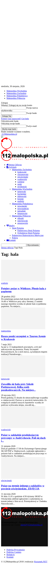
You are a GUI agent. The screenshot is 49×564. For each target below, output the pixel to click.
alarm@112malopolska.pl (31, 525)
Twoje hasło (31, 113)
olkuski (20, 218)
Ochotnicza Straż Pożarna (28, 233)
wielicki (20, 182)
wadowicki (22, 179)
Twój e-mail (31, 126)
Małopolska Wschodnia (17, 91)
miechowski (22, 221)
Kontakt (12, 240)
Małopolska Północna (16, 98)
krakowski (21, 172)
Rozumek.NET (40, 561)
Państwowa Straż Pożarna (28, 230)
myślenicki (22, 186)
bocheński (21, 194)
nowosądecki (23, 208)
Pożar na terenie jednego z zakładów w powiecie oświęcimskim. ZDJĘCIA (22, 487)
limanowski (22, 213)
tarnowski (21, 191)
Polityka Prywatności (16, 550)
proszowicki (22, 223)
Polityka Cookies (14, 552)
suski (19, 184)
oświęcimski (22, 177)
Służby (12, 225)
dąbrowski (21, 196)
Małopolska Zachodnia (16, 93)
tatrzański (21, 211)
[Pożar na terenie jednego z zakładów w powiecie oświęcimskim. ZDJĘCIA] (23, 478)
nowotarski (22, 206)
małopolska (6, 331)
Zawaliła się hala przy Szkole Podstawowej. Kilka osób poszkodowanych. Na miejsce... (18, 387)
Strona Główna (15, 165)
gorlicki (20, 201)
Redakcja (11, 554)
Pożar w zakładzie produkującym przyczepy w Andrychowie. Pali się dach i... (23, 437)
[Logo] (24, 148)
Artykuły (12, 167)
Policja (15, 238)
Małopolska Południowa (17, 96)
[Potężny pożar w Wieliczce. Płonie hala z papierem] (23, 281)
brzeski (20, 199)
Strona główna (7, 248)
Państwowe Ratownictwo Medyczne (28, 235)
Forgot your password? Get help (15, 119)
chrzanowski (22, 174)
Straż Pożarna (18, 228)
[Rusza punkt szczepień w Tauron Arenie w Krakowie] (23, 328)
